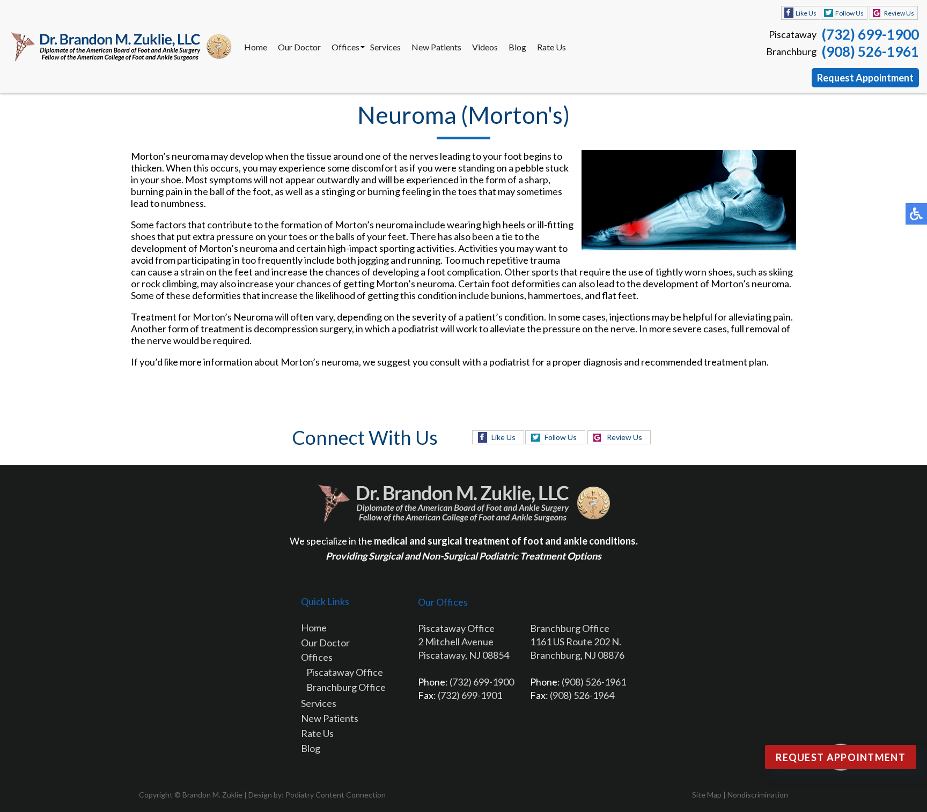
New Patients (436, 47)
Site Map (707, 794)
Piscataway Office (344, 672)
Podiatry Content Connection (335, 794)
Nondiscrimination (757, 794)
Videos (485, 47)
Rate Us (551, 47)
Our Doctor (299, 47)
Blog (517, 47)
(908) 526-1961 (870, 51)
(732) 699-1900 (870, 34)
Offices (345, 47)
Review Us (899, 13)
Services (385, 47)
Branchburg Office (346, 687)
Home (255, 47)
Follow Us (849, 13)
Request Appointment (865, 78)
